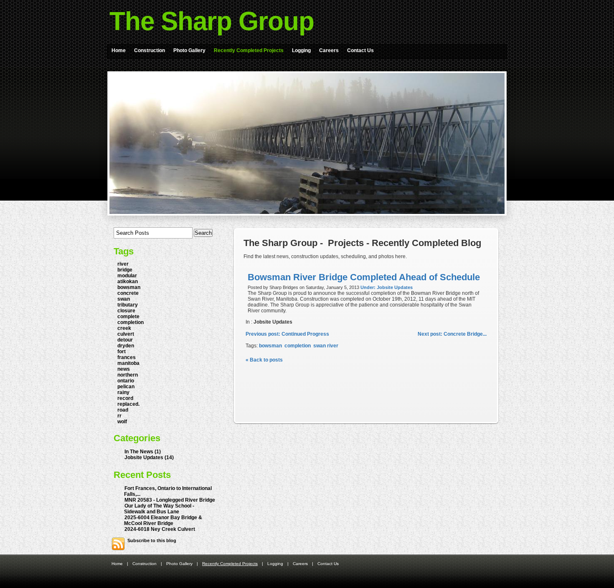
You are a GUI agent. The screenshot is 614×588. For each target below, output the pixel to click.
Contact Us (360, 50)
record (125, 398)
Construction (149, 50)
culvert (125, 334)
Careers (329, 50)
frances (126, 357)
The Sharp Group (211, 21)
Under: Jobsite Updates (386, 287)
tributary (127, 305)
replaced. (128, 404)
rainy (123, 392)
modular (127, 276)
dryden (125, 346)
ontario (125, 381)
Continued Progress (287, 334)
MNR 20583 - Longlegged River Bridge (169, 500)
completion (130, 322)
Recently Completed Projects (249, 50)
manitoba (128, 363)
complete (128, 316)
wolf (122, 422)
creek (124, 328)
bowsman (128, 287)
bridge (124, 270)
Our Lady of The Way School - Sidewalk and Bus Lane (159, 509)
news (123, 369)
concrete (128, 293)
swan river (325, 346)
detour (125, 340)
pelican (125, 386)
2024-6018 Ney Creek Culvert (159, 529)
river (123, 264)
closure (126, 311)
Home (119, 50)
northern (127, 375)
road (122, 410)
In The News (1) (142, 452)
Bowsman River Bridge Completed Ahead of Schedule (364, 277)
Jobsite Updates (273, 322)
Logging (301, 50)
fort (121, 351)
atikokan (127, 281)
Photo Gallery (189, 50)
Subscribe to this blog (151, 540)
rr (119, 416)
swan (123, 299)
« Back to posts (264, 360)
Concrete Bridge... (452, 334)
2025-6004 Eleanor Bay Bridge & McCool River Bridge (163, 520)
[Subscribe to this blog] (118, 543)
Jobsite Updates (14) (149, 457)
